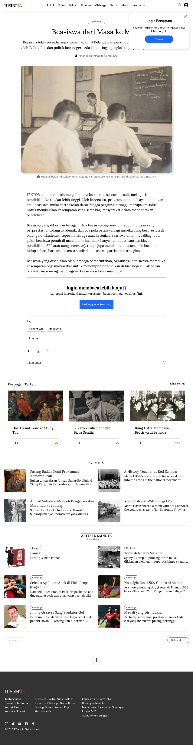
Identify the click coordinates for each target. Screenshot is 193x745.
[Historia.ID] (13, 5)
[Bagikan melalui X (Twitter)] (38, 351)
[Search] (180, 5)
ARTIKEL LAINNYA (96, 535)
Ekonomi (33, 338)
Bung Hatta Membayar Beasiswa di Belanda (152, 430)
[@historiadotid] (20, 723)
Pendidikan (36, 328)
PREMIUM (96, 463)
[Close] (185, 17)
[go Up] (96, 660)
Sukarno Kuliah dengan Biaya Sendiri (92, 430)
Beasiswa (55, 328)
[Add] (96, 119)
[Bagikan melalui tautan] (47, 351)
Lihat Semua (177, 383)
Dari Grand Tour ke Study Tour (33, 430)
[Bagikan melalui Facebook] (28, 351)
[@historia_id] (13, 723)
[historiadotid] (6, 723)
